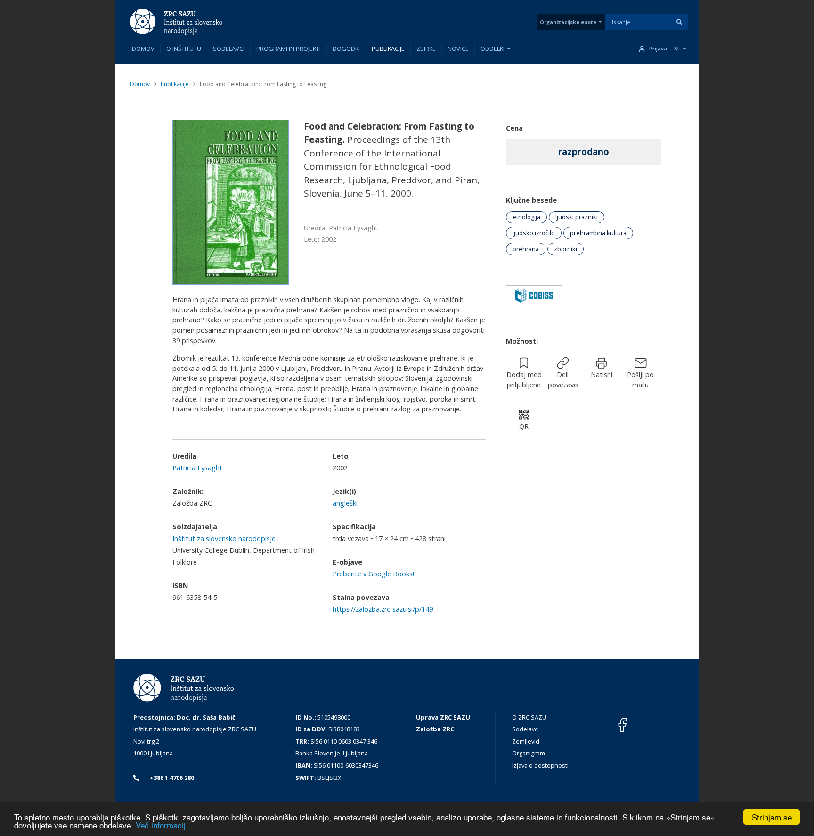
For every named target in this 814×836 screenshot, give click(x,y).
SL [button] (677, 48)
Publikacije (388, 48)
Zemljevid (525, 741)
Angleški (345, 503)
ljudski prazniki (576, 217)
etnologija (526, 217)
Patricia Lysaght (197, 467)
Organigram (528, 753)
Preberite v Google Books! (373, 573)
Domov (143, 48)
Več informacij (161, 825)
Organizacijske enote (568, 21)
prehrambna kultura (598, 233)
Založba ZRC (435, 729)
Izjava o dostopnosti (540, 765)
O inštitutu (183, 48)
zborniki (565, 249)
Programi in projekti (288, 48)
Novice (458, 48)
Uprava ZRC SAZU (443, 717)
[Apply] (679, 22)
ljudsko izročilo (534, 233)
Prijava (658, 48)
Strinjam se (772, 817)
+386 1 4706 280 (171, 777)
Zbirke (426, 48)
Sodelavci (228, 48)
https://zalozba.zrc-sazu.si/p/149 (383, 609)
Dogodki (346, 48)
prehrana (526, 249)
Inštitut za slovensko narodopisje (224, 538)
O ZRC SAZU (529, 717)
